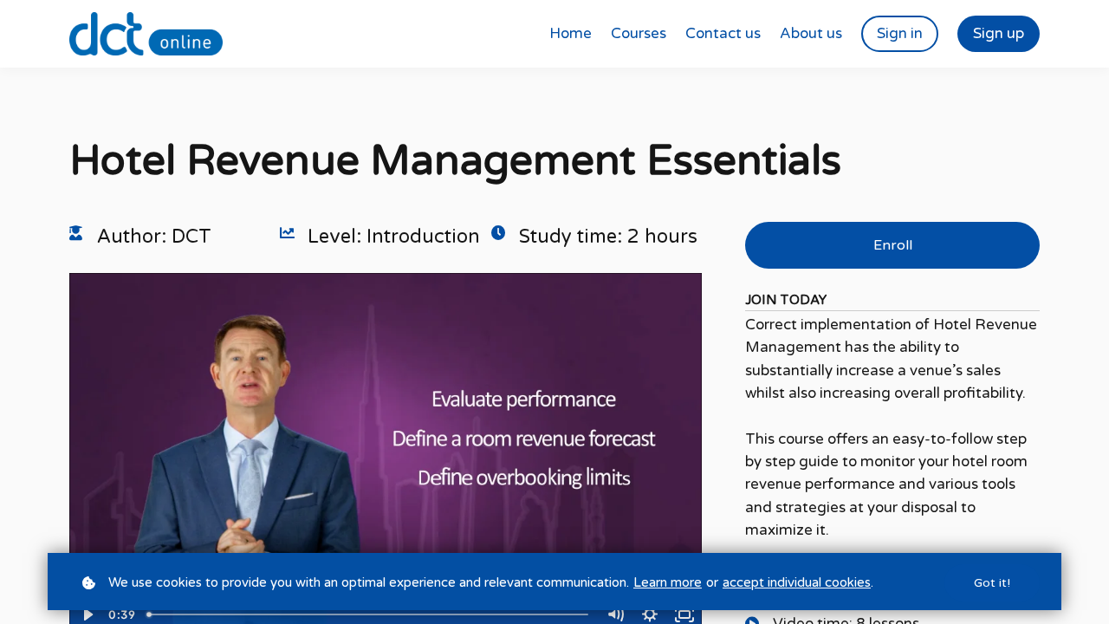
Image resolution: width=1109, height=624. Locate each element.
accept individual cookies (797, 582)
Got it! (992, 582)
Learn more (667, 582)
